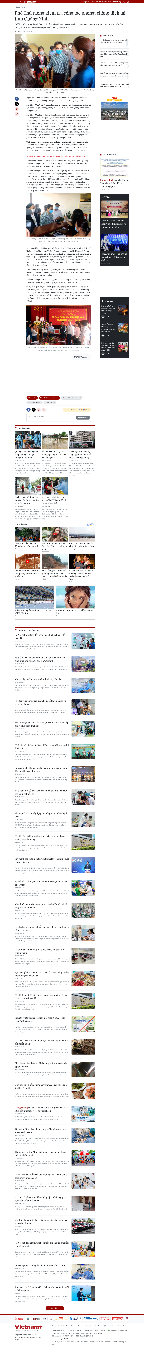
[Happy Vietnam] (61, 1319)
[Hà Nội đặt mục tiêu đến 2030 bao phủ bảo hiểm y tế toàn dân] (83, 641)
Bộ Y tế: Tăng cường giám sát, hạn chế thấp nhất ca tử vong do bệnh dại (40, 702)
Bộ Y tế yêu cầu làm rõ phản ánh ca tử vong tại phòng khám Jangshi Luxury (40, 838)
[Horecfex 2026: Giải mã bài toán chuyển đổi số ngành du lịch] (114, 242)
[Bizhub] (36, 1319)
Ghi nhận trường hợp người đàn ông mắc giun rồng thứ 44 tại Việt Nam (41, 1065)
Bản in (17, 109)
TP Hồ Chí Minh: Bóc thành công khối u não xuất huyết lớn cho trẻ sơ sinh (41, 1131)
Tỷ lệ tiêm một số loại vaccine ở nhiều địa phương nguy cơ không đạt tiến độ (41, 792)
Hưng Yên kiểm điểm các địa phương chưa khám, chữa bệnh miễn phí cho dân (41, 1176)
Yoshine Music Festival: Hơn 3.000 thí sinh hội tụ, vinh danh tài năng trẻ (113, 223)
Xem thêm (54, 1308)
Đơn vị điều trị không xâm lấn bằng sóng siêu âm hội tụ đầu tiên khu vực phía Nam (41, 769)
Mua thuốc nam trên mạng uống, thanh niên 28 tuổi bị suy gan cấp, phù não (41, 906)
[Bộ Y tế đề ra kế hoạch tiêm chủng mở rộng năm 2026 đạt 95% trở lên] (83, 888)
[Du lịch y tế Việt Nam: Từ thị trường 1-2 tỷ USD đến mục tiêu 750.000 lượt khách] (83, 1114)
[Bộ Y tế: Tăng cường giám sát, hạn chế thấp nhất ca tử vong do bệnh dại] (83, 707)
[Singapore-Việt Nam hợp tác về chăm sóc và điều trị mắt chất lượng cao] (83, 1293)
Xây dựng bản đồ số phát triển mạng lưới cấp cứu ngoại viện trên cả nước (41, 1222)
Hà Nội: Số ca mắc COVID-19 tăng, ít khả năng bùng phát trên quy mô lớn (114, 64)
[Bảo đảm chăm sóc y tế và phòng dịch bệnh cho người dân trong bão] (55, 440)
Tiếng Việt (86, 2)
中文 (109, 2)
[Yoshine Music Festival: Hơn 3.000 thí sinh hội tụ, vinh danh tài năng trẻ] (114, 209)
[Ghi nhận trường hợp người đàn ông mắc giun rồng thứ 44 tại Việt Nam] (83, 1069)
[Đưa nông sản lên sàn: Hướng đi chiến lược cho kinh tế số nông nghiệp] (123, 347)
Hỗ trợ (83, 1326)
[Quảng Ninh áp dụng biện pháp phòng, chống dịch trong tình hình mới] (28, 440)
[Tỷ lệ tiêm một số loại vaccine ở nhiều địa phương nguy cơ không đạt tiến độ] (83, 797)
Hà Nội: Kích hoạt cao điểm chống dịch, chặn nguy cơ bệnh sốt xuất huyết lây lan (40, 1199)
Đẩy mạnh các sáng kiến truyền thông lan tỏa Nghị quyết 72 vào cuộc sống (42, 860)
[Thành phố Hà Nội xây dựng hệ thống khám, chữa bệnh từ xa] (83, 819)
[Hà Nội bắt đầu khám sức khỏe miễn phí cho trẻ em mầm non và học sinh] (83, 1249)
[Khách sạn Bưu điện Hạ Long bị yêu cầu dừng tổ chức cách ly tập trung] (82, 440)
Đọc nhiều (108, 36)
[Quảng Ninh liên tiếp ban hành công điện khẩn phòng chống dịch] (55, 156)
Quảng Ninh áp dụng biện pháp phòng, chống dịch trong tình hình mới (26, 454)
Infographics (109, 155)
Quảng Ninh (51, 402)
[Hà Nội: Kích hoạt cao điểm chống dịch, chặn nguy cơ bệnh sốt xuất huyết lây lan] (83, 1203)
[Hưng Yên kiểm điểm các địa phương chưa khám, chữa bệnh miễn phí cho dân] (83, 1181)
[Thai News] (51, 1319)
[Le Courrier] (105, 1319)
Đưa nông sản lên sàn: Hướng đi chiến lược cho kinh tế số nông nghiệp (108, 346)
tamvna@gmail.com (96, 1333)
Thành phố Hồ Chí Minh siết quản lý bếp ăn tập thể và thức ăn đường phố (40, 1153)
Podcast (109, 301)
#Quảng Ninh (32, 398)
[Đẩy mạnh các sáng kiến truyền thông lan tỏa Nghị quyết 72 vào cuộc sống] (83, 865)
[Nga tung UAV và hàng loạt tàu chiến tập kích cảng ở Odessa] (123, 310)
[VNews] (127, 1319)
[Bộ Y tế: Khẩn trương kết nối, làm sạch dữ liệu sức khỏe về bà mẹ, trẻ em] (83, 933)
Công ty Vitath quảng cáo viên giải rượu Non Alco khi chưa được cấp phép (40, 1019)
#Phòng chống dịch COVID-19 (71, 398)
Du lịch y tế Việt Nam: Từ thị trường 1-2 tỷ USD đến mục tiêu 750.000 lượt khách (41, 1109)
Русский (115, 1)
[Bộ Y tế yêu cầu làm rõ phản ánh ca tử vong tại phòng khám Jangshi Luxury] (83, 842)
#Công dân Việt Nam (34, 402)
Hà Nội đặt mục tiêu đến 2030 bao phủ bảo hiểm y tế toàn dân (40, 636)
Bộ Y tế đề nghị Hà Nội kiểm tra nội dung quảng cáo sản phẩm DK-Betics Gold (41, 997)
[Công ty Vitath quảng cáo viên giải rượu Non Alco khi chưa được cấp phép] (83, 1024)
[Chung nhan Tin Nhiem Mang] (118, 1330)
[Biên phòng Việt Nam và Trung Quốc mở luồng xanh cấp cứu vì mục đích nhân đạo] (83, 729)
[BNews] (28, 1319)
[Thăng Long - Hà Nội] (120, 2)
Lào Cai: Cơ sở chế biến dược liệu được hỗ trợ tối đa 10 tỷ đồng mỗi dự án (42, 1042)
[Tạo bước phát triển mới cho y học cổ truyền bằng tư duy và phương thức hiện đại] (83, 978)
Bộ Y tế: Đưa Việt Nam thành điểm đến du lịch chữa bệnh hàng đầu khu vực (114, 74)
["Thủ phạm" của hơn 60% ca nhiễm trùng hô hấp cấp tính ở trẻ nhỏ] (83, 751)
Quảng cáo (116, 1326)
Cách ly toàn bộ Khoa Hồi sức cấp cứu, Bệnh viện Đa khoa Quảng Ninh (27, 500)
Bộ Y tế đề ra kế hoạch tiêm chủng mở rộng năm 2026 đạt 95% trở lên (42, 883)
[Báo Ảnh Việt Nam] (117, 1319)
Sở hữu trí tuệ (56, 1326)
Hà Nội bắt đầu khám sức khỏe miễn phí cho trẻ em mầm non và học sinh (42, 1244)
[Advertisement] (58, 375)
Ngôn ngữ (91, 1326)
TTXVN (99, 1326)
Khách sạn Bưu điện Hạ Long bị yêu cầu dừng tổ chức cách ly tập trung (80, 454)
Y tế (23, 7)
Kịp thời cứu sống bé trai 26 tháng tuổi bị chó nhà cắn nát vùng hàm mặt (114, 41)
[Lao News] (45, 1319)
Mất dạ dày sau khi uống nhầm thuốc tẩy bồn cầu (38, 679)
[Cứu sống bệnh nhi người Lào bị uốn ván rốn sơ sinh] (83, 1272)
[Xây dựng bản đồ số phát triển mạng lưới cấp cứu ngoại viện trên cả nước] (83, 1226)
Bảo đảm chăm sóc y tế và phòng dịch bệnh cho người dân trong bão (54, 454)
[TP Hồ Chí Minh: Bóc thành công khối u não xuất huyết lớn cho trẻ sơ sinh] (83, 1135)
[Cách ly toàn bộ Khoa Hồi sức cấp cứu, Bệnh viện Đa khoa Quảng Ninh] (28, 486)
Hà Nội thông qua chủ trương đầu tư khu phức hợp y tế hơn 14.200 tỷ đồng (114, 85)
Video (107, 197)
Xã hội (17, 7)
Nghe (107, 317)
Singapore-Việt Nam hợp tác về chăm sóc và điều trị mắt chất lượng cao (42, 1289)
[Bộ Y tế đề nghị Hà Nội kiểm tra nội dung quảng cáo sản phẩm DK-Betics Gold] (83, 1001)
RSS (78, 1326)
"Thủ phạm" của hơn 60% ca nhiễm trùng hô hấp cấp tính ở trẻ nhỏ (42, 747)
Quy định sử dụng (68, 1326)
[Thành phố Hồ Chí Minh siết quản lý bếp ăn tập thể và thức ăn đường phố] (83, 1158)
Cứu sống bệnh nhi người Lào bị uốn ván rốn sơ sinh (40, 1265)
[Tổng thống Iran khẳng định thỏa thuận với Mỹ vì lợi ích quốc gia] (123, 328)
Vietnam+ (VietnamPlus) (30, 1)
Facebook (17, 99)
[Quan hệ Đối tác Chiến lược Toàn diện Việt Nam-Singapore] (114, 167)
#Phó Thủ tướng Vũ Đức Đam (49, 398)
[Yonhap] (75, 1319)
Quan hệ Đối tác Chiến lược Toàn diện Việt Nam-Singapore (114, 183)
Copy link (17, 114)
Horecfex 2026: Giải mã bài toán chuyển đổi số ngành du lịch (114, 257)
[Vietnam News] (91, 1319)
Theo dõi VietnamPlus (71, 410)
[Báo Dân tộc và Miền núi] (17, 1319)
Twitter (17, 104)
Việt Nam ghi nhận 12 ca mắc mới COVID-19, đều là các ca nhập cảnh (54, 500)
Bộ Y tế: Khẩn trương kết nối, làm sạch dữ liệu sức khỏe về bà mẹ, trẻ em (42, 928)
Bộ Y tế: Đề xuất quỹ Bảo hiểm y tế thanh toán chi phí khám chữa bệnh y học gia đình (114, 54)
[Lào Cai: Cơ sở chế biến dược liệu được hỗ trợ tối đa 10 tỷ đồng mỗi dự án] (83, 1047)
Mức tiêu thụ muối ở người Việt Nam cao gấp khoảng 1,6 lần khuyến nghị (41, 1086)
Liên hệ (124, 1326)
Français (98, 2)
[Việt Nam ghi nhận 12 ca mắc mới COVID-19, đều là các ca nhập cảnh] (55, 486)
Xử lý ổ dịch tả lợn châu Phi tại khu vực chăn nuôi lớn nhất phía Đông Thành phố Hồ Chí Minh (40, 659)
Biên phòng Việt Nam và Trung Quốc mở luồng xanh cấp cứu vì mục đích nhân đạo (41, 724)
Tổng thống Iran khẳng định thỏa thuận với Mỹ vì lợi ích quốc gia (108, 327)
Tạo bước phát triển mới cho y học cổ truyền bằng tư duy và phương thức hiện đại (42, 974)
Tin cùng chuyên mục (28, 630)
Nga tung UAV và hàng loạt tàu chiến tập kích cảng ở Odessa (108, 309)
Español (104, 2)
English (92, 2)
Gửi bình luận (83, 417)
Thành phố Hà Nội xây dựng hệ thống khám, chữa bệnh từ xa (41, 815)
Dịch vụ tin (106, 1326)
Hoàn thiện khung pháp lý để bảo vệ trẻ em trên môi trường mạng (39, 951)
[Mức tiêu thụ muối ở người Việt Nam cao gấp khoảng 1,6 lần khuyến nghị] (83, 1091)
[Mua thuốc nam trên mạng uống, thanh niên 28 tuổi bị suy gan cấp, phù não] (83, 910)
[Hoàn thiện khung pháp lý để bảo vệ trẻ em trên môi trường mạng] (83, 956)
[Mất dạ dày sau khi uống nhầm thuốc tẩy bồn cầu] (83, 685)
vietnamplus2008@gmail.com (65, 1339)
